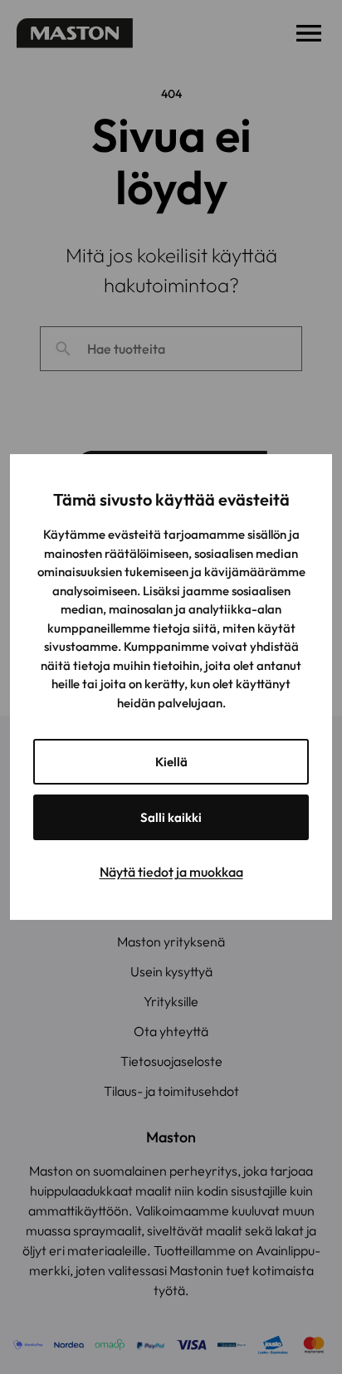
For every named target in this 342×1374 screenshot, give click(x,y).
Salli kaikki (171, 817)
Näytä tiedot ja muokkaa (171, 871)
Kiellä (171, 762)
